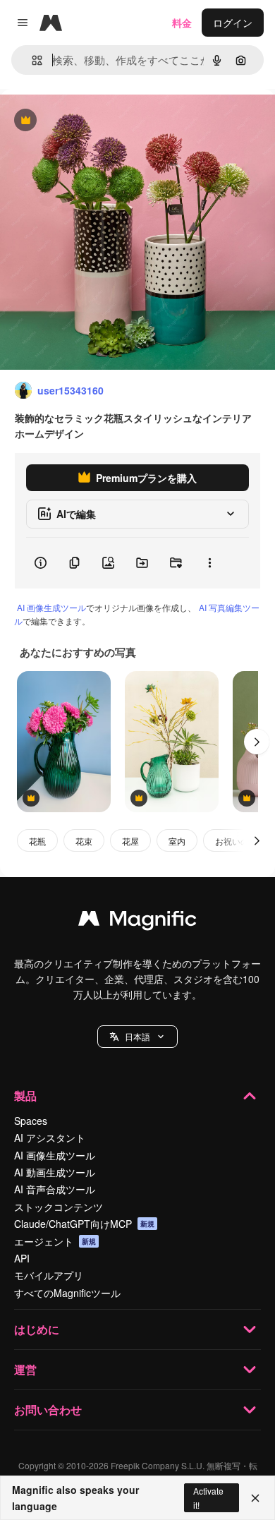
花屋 (130, 841)
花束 (83, 841)
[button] (137, 1036)
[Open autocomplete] (31, 60)
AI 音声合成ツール (54, 1189)
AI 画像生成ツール (51, 607)
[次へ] (256, 741)
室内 (177, 841)
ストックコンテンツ (58, 1207)
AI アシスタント (49, 1137)
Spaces (30, 1121)
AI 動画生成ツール (54, 1172)
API (22, 1258)
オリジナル (97, 121)
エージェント (55, 1241)
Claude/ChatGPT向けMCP (84, 1224)
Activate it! (208, 1497)
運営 (25, 1369)
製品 (25, 1095)
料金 (182, 23)
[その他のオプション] (209, 563)
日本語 (137, 1036)
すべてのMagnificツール (67, 1293)
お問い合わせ (48, 1409)
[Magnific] (137, 921)
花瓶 (37, 841)
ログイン (232, 23)
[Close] (255, 1498)
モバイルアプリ (48, 1275)
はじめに (36, 1329)
